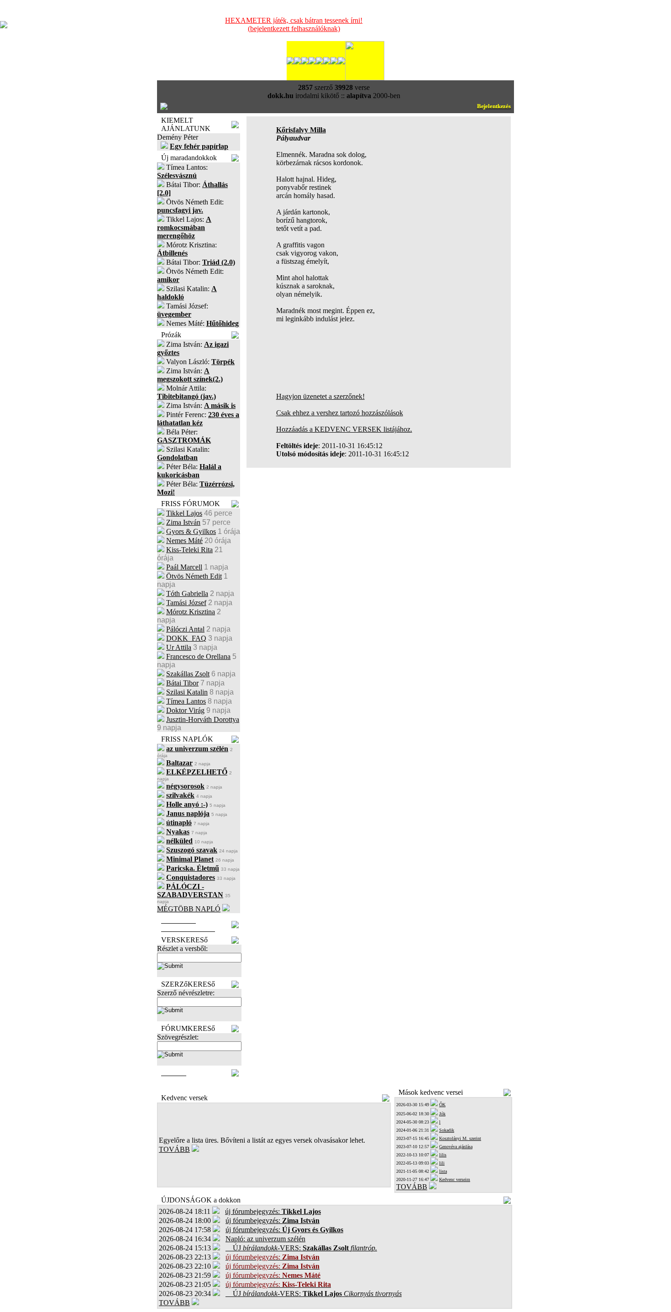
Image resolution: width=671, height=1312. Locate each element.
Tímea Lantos (186, 701)
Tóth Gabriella (187, 593)
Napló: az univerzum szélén (265, 1239)
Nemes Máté (184, 540)
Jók (442, 1113)
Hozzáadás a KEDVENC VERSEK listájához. (344, 429)
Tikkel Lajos (184, 513)
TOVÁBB (174, 1149)
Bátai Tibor (182, 683)
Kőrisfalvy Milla (301, 130)
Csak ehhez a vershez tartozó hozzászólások (339, 413)
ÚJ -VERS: (301, 1248)
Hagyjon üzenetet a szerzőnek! (320, 396)
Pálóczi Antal (185, 629)
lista (443, 1171)
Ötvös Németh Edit (194, 576)
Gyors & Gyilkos (191, 531)
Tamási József (186, 602)
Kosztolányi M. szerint (460, 1138)
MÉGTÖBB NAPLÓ (188, 909)
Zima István (183, 522)
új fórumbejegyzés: (273, 1211)
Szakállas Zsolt (188, 674)
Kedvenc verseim (454, 1179)
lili (442, 1163)
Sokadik (446, 1130)
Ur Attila (178, 647)
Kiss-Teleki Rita (189, 550)
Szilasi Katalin (187, 692)
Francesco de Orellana (198, 656)
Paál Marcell (184, 567)
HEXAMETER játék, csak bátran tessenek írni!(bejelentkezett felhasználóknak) (293, 24)
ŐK (442, 1104)
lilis (442, 1154)
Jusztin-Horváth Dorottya (202, 719)
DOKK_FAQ (186, 638)
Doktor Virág (185, 710)
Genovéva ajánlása (455, 1146)
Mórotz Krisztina (190, 612)
